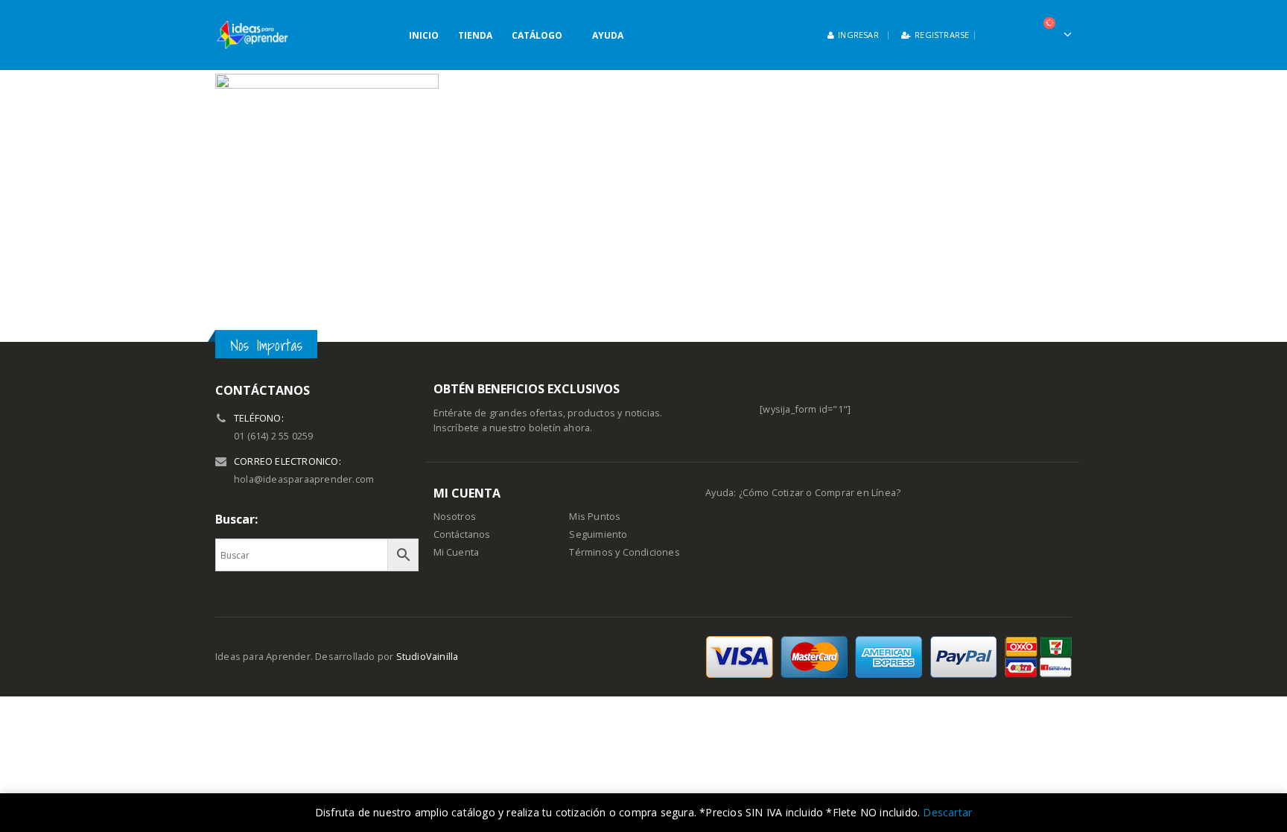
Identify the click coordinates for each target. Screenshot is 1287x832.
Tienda (475, 35)
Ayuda (607, 35)
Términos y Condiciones (624, 552)
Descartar (947, 812)
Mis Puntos (594, 516)
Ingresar (858, 34)
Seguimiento (598, 534)
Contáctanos (462, 534)
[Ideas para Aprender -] (252, 35)
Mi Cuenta (456, 552)
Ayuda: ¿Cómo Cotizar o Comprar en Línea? (802, 492)
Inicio (424, 35)
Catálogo (537, 35)
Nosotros (455, 516)
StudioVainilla (427, 656)
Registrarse (942, 34)
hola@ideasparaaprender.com (304, 479)
